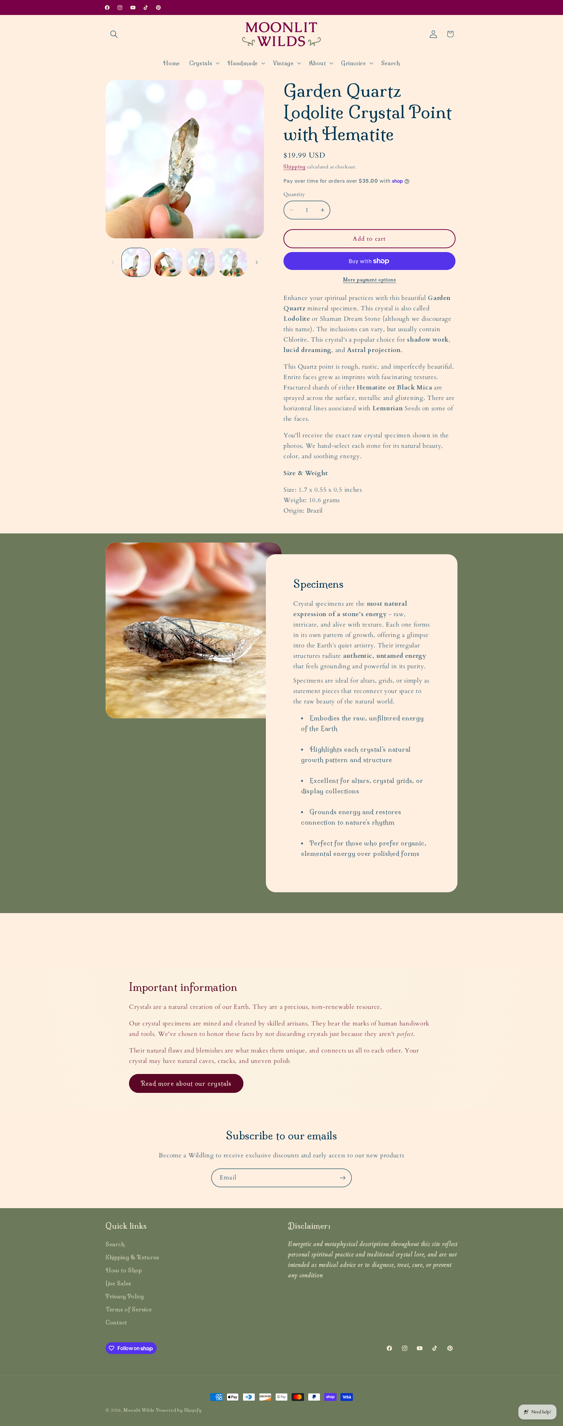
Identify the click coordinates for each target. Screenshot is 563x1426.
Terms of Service (129, 1309)
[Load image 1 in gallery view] (136, 262)
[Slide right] (257, 262)
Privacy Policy (125, 1296)
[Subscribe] (342, 1177)
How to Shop (124, 1270)
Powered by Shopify (179, 1410)
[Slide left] (113, 262)
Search (115, 1244)
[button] (114, 34)
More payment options (369, 280)
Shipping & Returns (132, 1257)
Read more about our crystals (186, 1083)
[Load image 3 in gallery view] (200, 262)
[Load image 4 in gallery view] (233, 262)
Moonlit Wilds (138, 1410)
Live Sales (118, 1283)
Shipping (294, 167)
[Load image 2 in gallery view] (168, 262)
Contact (116, 1322)
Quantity (294, 194)
